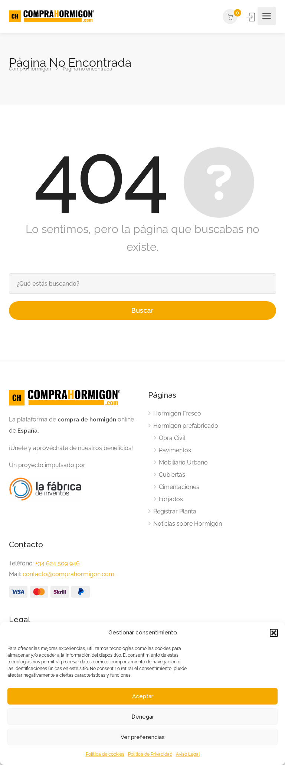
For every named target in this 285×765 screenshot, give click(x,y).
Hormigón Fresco (177, 413)
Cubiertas (172, 474)
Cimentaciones (179, 486)
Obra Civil (172, 437)
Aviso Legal (188, 754)
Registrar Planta (174, 511)
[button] (274, 633)
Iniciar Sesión (251, 17)
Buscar (142, 310)
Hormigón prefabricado (185, 425)
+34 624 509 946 (57, 563)
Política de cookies (105, 754)
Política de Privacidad (150, 754)
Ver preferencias (143, 737)
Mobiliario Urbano (183, 462)
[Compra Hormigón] (51, 16)
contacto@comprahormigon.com (68, 574)
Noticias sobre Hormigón (187, 523)
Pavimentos (175, 450)
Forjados (171, 499)
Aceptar (142, 696)
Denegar (142, 716)
